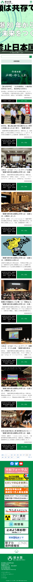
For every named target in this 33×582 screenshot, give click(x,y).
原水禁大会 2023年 (6, 140)
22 (8, 457)
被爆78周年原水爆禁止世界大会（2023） (8, 142)
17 (23, 455)
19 (30, 455)
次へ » (30, 457)
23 (11, 457)
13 (11, 455)
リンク (4, 576)
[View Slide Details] (16, 27)
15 (17, 455)
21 (5, 457)
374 (18, 457)
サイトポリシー (6, 572)
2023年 (5, 101)
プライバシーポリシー (8, 574)
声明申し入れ (11, 101)
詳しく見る (24, 100)
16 (20, 455)
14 (14, 455)
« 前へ (3, 455)
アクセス (4, 577)
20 (2, 457)
